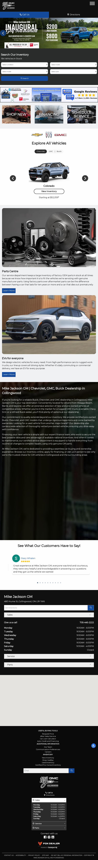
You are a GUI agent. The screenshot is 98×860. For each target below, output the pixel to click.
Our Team (48, 747)
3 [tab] (42, 582)
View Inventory (49, 191)
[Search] (72, 770)
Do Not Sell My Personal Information (67, 855)
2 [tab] (40, 582)
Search (25, 78)
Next (95, 33)
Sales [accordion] (10, 615)
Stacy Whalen (28, 558)
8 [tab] (55, 582)
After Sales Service (48, 736)
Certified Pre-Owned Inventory (48, 765)
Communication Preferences (48, 749)
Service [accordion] (11, 656)
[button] (93, 745)
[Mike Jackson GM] (8, 6)
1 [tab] (37, 582)
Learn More (9, 290)
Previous (3, 33)
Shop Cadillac (48, 760)
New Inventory (48, 758)
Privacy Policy (34, 855)
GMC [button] (51, 151)
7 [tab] (52, 582)
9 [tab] (58, 582)
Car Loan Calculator (48, 739)
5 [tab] (47, 582)
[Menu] (92, 4)
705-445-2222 (87, 622)
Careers (48, 752)
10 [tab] (60, 582)
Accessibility (21, 855)
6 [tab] (50, 582)
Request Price (48, 734)
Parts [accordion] (10, 665)
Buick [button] (59, 151)
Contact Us (9, 855)
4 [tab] (45, 582)
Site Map (45, 855)
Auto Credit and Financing (48, 741)
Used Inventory (48, 763)
